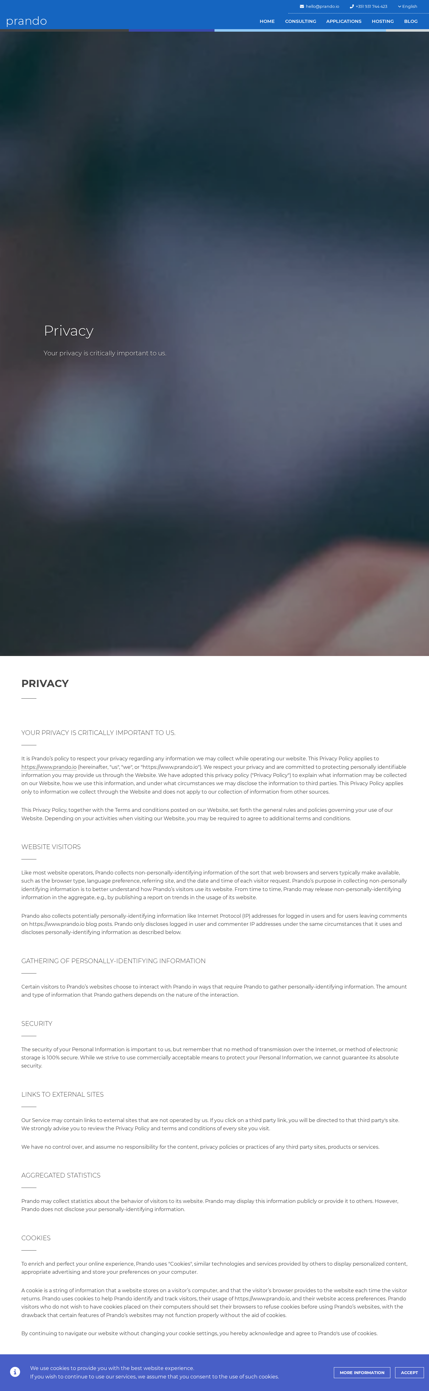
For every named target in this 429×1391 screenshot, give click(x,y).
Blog (411, 21)
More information (362, 1372)
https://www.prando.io (49, 767)
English (409, 6)
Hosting (383, 21)
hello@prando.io (321, 6)
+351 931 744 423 (370, 6)
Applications (343, 21)
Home (267, 21)
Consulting (300, 21)
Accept (409, 1372)
